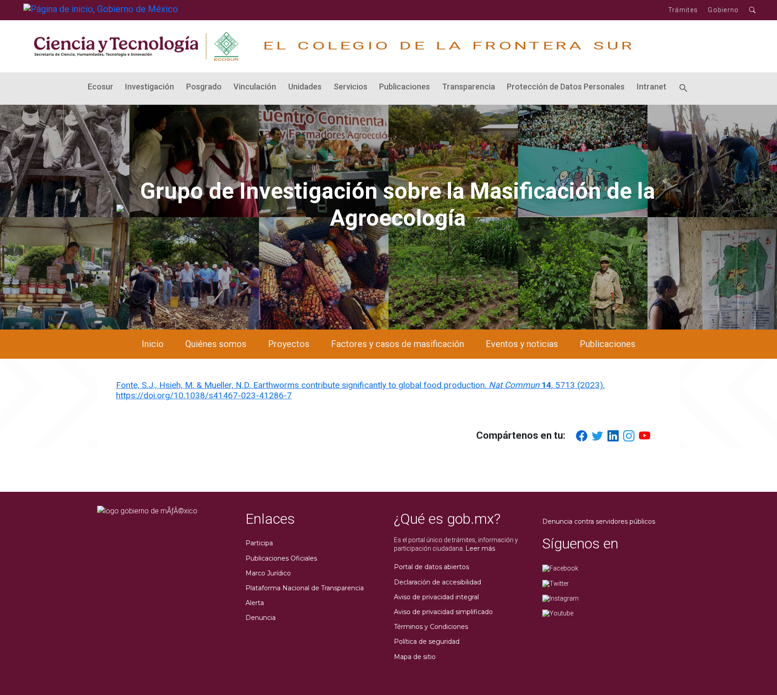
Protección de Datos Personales (566, 86)
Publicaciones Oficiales (281, 558)
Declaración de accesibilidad (437, 582)
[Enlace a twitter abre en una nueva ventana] (555, 583)
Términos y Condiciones (431, 627)
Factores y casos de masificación (397, 344)
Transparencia (468, 86)
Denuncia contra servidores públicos (598, 521)
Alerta (255, 603)
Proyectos (288, 344)
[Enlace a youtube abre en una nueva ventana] (557, 613)
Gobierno (723, 9)
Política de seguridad (427, 641)
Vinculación (254, 86)
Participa (259, 543)
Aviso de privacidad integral (436, 597)
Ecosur (100, 86)
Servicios (350, 86)
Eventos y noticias (522, 344)
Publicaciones (404, 86)
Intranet (651, 86)
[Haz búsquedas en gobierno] (752, 10)
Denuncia (261, 618)
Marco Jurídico (268, 573)
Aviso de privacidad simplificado (443, 612)
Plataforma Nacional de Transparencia (305, 588)
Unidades (305, 86)
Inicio (153, 344)
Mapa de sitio (415, 657)
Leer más (480, 548)
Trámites (683, 9)
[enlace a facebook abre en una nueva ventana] (560, 568)
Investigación (149, 86)
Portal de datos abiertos (431, 567)
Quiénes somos (215, 344)
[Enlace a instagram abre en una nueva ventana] (560, 598)
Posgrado (204, 86)
